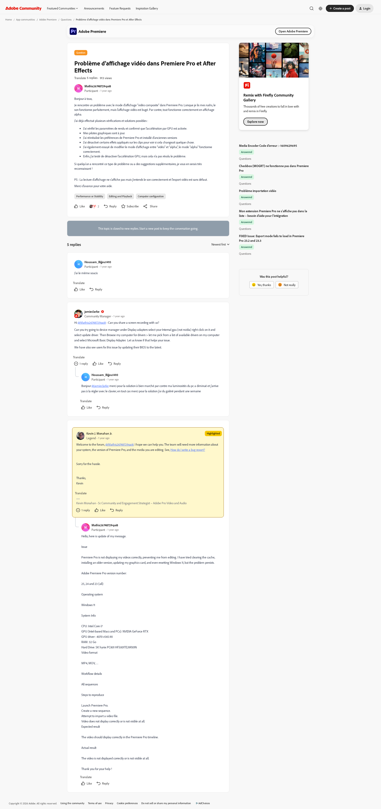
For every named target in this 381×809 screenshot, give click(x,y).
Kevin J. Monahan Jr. (99, 433)
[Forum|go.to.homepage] (23, 8)
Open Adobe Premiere (293, 31)
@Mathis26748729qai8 (92, 322)
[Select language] (320, 8)
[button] (340, 8)
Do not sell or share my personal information (166, 803)
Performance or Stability (89, 196)
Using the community (72, 803)
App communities (25, 19)
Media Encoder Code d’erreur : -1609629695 (268, 145)
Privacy (109, 803)
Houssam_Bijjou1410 (97, 262)
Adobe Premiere (48, 19)
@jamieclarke (100, 386)
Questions (66, 19)
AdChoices (204, 803)
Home (8, 19)
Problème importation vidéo (257, 191)
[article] (148, 276)
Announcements (94, 8)
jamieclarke (91, 311)
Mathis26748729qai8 (97, 86)
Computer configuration (151, 196)
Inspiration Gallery (147, 8)
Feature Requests (120, 8)
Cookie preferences (127, 803)
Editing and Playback (120, 196)
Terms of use (95, 803)
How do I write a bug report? (187, 450)
